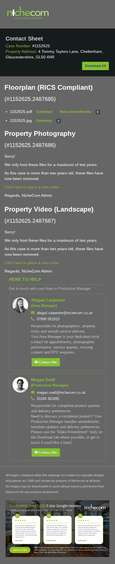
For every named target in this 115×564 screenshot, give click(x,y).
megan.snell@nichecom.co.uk (61, 392)
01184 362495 (48, 399)
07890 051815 (48, 319)
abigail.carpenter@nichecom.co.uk (65, 313)
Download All (95, 66)
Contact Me (48, 362)
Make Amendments (75, 112)
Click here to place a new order (31, 187)
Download (44, 112)
